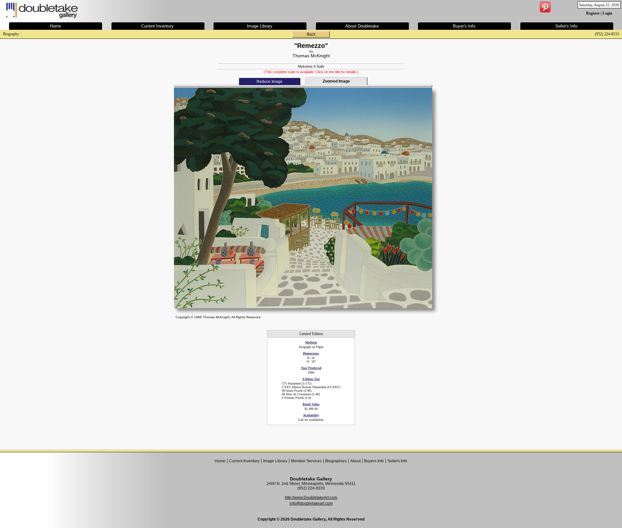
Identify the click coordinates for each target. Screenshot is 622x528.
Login (607, 13)
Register (593, 13)
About (355, 461)
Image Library (275, 461)
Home (220, 461)
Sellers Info (397, 461)
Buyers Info (374, 461)
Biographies (336, 461)
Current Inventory (244, 461)
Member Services (306, 461)
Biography (11, 34)
